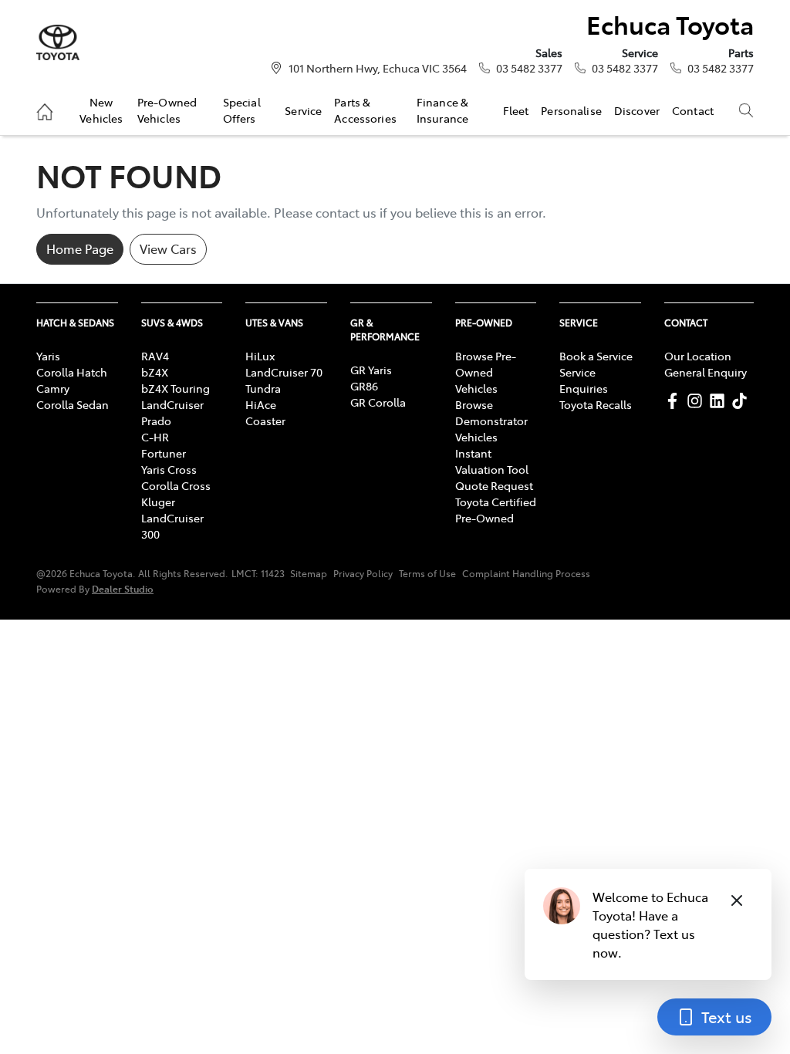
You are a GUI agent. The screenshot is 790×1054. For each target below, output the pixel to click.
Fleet (516, 110)
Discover (637, 110)
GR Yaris (371, 369)
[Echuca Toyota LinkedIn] (720, 401)
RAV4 (155, 355)
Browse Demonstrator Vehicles (491, 420)
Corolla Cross (176, 485)
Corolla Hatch (71, 372)
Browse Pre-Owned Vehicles (485, 372)
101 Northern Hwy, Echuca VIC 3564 (378, 68)
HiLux (260, 355)
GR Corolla (378, 402)
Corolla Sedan (72, 404)
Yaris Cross (169, 469)
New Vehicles (101, 109)
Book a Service (596, 355)
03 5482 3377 (529, 68)
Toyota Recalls (595, 404)
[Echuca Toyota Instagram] (698, 401)
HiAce (260, 404)
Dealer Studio (123, 588)
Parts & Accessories (365, 109)
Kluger (158, 501)
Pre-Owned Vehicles (167, 109)
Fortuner (163, 453)
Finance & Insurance (442, 109)
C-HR (155, 436)
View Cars (168, 248)
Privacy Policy (363, 573)
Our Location (697, 355)
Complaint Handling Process (526, 573)
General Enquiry (705, 372)
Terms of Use (427, 573)
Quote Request (494, 485)
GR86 (364, 386)
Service (303, 110)
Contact (693, 110)
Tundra (263, 388)
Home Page (79, 248)
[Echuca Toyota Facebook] (675, 401)
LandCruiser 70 (283, 372)
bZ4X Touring (175, 388)
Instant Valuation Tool (491, 461)
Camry (52, 388)
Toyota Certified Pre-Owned (495, 509)
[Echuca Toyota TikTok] (742, 401)
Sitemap (308, 573)
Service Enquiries (583, 380)
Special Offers (242, 109)
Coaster (265, 420)
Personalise (571, 110)
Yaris (48, 355)
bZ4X (154, 372)
